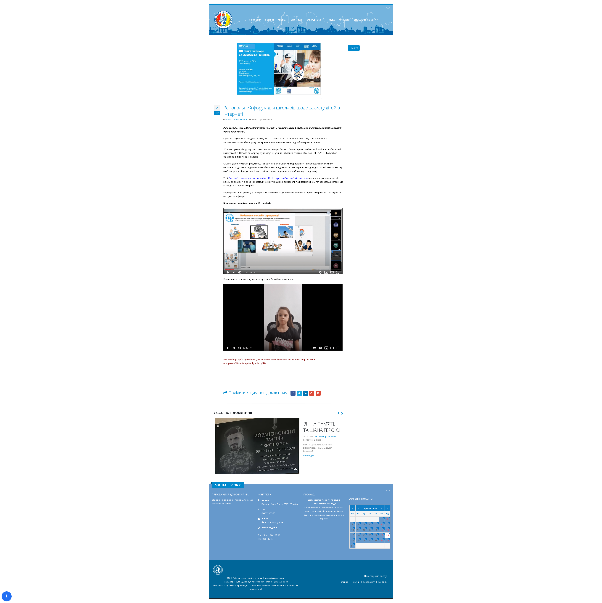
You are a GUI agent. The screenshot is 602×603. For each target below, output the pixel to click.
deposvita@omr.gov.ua (272, 515)
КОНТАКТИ (344, 20)
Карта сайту (369, 575)
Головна (344, 575)
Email (318, 393)
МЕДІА (331, 20)
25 (358, 533)
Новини (244, 119)
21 (376, 528)
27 (370, 533)
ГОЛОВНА (256, 20)
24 (352, 533)
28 (376, 533)
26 (364, 533)
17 (352, 528)
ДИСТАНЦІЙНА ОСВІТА (365, 20)
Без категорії (232, 119)
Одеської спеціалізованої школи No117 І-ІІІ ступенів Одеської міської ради (268, 178)
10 (352, 522)
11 (358, 522)
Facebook (293, 393)
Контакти (382, 575)
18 (358, 528)
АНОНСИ (282, 20)
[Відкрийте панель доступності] (7, 596)
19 (364, 528)
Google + (311, 393)
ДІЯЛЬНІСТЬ (296, 20)
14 (376, 522)
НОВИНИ (269, 20)
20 (370, 528)
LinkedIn (305, 393)
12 (364, 522)
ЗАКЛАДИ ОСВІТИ (315, 20)
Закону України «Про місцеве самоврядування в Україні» (324, 508)
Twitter (299, 393)
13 (370, 522)
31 (352, 538)
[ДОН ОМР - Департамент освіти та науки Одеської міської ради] (223, 20)
